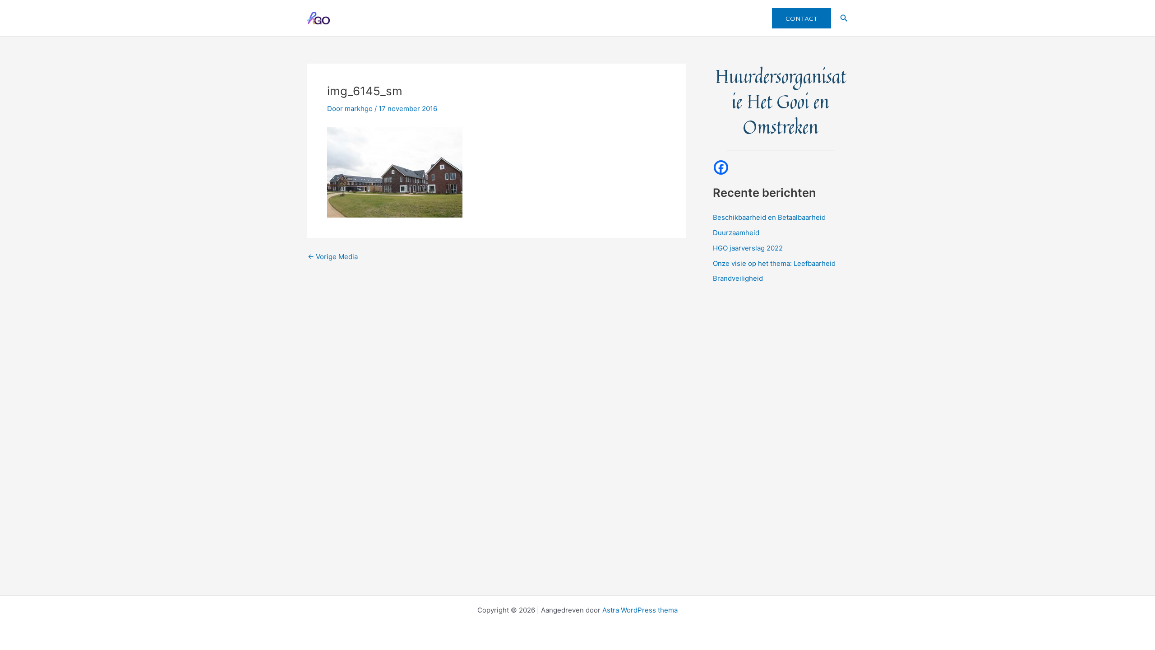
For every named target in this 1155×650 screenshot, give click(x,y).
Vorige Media (333, 256)
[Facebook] (721, 167)
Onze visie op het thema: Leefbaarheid (774, 263)
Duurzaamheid (736, 232)
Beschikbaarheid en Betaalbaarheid (769, 217)
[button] (801, 18)
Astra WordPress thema (640, 610)
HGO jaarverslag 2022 (748, 248)
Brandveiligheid (738, 278)
